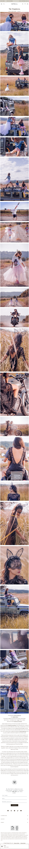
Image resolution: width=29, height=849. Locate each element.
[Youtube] (21, 810)
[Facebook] (8, 810)
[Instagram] (11, 810)
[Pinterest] (14, 810)
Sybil (18, 719)
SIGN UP (14, 805)
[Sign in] (23, 4)
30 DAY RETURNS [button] (10, 1)
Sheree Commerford (18, 721)
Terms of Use (23, 843)
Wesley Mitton (15, 716)
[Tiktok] (17, 810)
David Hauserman (17, 715)
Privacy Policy (16, 843)
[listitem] (14, 793)
